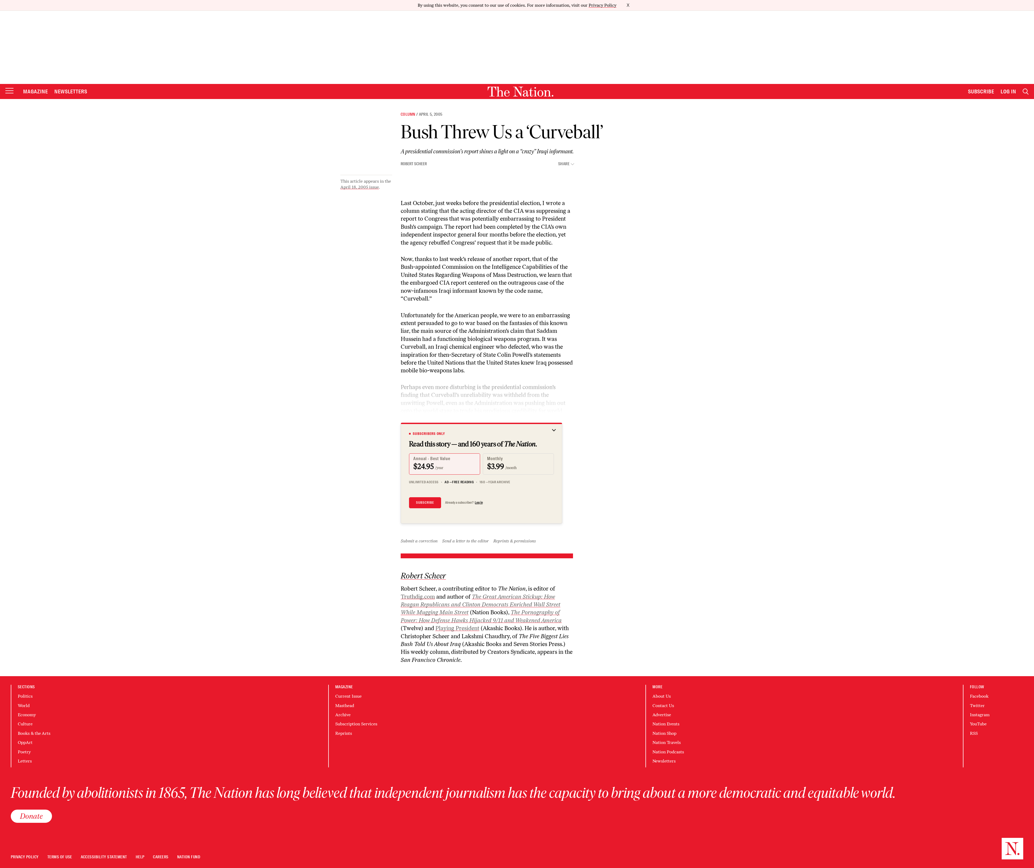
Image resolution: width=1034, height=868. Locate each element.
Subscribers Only (429, 434)
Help (140, 857)
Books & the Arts (34, 733)
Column (408, 114)
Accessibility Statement (104, 857)
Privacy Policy (602, 5)
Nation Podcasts (668, 751)
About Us (661, 696)
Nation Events (665, 723)
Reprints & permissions (514, 541)
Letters (25, 761)
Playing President (457, 628)
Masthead (344, 705)
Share (564, 164)
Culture (25, 723)
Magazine (35, 91)
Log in (479, 502)
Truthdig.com (418, 596)
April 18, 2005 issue (359, 187)
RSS (974, 733)
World (24, 705)
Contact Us (663, 705)
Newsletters (71, 91)
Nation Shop (664, 733)
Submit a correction (419, 541)
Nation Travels (666, 742)
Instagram (980, 714)
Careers (160, 857)
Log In (1008, 91)
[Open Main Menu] (9, 91)
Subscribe (981, 91)
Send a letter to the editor (465, 541)
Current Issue (348, 696)
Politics (25, 696)
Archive (343, 714)
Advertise (661, 714)
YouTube (978, 723)
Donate (31, 816)
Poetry (24, 751)
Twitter (977, 705)
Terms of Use (59, 857)
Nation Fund (188, 857)
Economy (27, 714)
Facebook (979, 696)
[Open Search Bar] (1026, 92)
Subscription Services (356, 723)
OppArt (25, 742)
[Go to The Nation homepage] (520, 92)
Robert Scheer (414, 164)
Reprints (343, 733)
